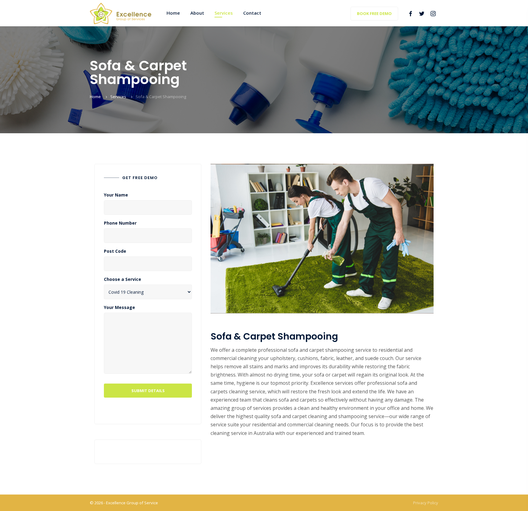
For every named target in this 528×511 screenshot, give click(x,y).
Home (95, 96)
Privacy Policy (425, 502)
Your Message (119, 307)
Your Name (116, 195)
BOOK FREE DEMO (374, 13)
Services (118, 96)
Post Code (115, 251)
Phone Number (120, 223)
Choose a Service (122, 279)
